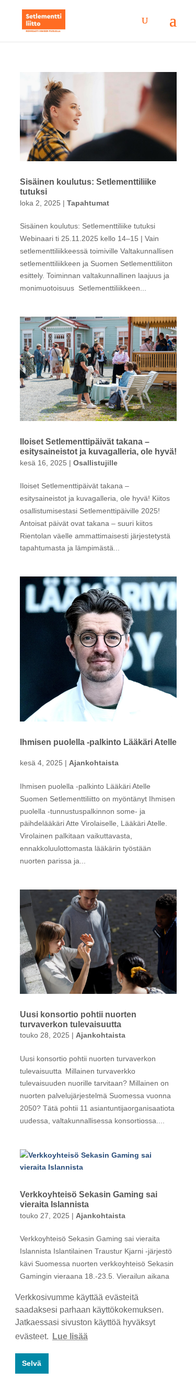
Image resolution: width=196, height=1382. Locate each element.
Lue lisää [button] (70, 1336)
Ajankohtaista (94, 763)
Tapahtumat (88, 203)
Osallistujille (95, 463)
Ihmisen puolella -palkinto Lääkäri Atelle (98, 742)
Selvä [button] (31, 1363)
